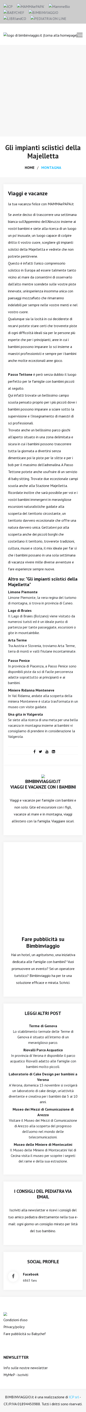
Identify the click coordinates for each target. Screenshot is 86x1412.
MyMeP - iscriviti (15, 1374)
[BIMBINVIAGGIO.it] (43, 776)
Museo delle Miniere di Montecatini (43, 1144)
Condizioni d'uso (15, 1319)
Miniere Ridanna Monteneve (31, 690)
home (29, 167)
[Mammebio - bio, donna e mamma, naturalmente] (59, 6)
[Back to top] (75, 1401)
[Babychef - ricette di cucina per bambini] (13, 12)
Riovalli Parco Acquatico (43, 1050)
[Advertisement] (43, 90)
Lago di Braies (20, 610)
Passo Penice (19, 660)
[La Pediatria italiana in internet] (48, 18)
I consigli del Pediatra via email (43, 1194)
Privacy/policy (14, 1326)
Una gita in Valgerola (25, 714)
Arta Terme (17, 640)
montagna (51, 167)
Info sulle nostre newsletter (25, 1367)
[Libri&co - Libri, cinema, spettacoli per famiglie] (14, 18)
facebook (31, 1274)
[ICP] (8, 6)
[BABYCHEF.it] (5, 1313)
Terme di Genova (43, 1025)
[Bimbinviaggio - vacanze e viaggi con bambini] (43, 12)
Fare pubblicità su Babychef (24, 1333)
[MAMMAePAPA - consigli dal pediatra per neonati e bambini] (30, 6)
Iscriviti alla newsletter (27, 1210)
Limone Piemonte (23, 592)
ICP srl (74, 1397)
